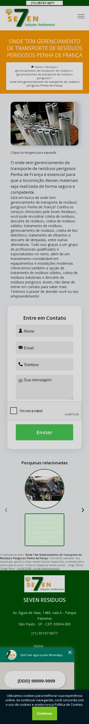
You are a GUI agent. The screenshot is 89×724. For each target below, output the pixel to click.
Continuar (44, 713)
